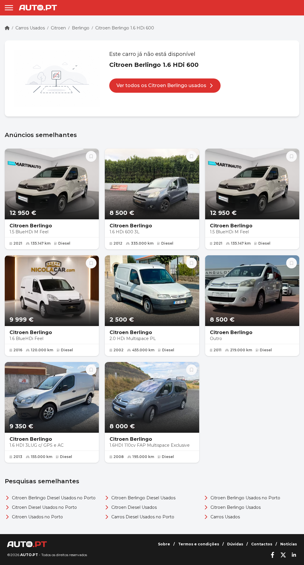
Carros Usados (30, 28)
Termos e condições (198, 544)
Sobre (164, 544)
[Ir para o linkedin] (294, 555)
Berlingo (80, 28)
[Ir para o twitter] (283, 555)
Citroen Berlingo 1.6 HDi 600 (124, 28)
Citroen (58, 28)
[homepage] (7, 28)
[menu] (9, 8)
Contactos (261, 544)
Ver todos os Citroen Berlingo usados (161, 85)
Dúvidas (235, 544)
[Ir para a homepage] (38, 7)
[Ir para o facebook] (273, 555)
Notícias (288, 544)
